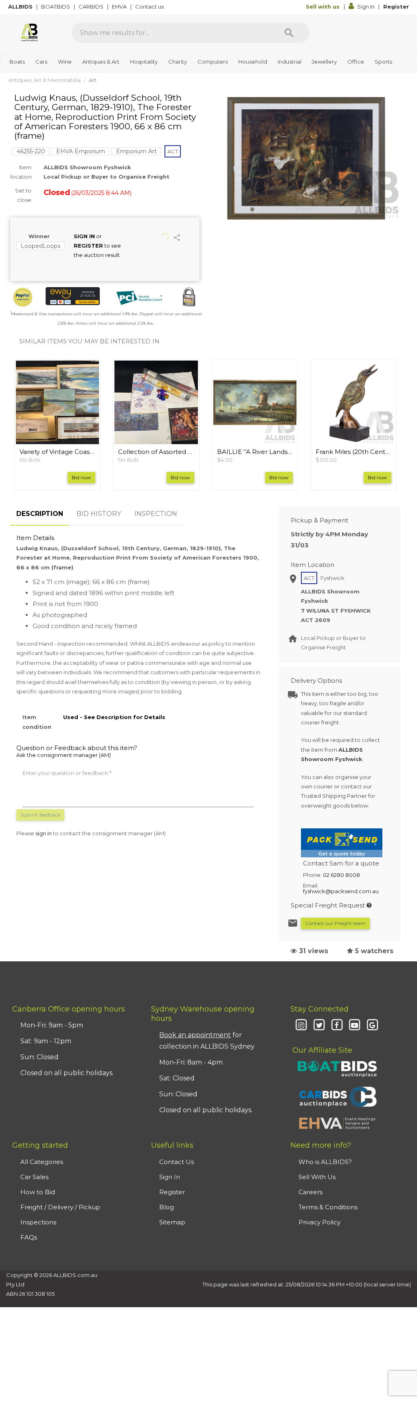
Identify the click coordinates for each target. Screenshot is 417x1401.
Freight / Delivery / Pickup (60, 1207)
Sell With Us (317, 1177)
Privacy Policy (319, 1222)
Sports (383, 61)
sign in (43, 833)
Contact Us (176, 1162)
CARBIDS (92, 6)
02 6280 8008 (341, 875)
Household (252, 61)
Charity (177, 61)
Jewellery (324, 61)
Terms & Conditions (328, 1207)
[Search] (289, 32)
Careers (310, 1192)
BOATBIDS (56, 6)
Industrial (289, 61)
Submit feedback (40, 815)
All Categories (41, 1162)
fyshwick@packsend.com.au (341, 891)
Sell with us (323, 6)
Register (396, 6)
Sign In (366, 6)
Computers (213, 61)
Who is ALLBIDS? (325, 1162)
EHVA (120, 6)
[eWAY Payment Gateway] (73, 296)
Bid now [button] (81, 477)
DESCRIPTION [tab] (39, 514)
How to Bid (37, 1192)
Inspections (38, 1222)
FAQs (28, 1237)
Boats (17, 61)
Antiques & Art (100, 61)
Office (355, 61)
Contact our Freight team (335, 923)
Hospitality (144, 61)
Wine (65, 61)
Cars (41, 61)
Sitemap (172, 1222)
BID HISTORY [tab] (99, 514)
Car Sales (34, 1177)
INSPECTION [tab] (155, 514)
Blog (166, 1207)
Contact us (150, 6)
